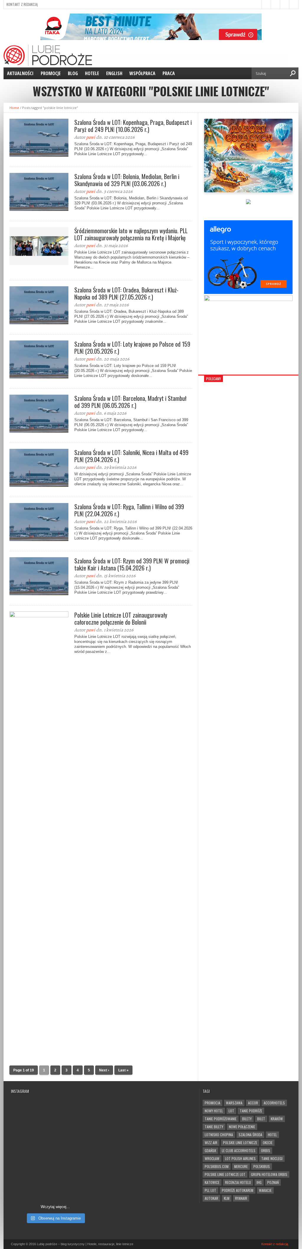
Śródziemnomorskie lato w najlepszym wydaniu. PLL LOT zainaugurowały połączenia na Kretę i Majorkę (131, 234)
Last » (123, 1070)
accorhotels (274, 1102)
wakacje (265, 1190)
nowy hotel (214, 1110)
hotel (272, 1134)
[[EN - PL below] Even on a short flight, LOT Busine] (78, 1185)
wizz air (211, 1142)
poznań (273, 1182)
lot (231, 1110)
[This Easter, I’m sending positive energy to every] (78, 1158)
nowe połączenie (242, 1126)
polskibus (261, 1166)
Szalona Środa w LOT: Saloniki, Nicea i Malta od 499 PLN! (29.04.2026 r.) (131, 456)
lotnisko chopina (219, 1134)
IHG (259, 1182)
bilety (247, 1118)
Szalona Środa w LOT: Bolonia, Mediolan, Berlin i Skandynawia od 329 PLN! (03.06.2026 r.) (126, 180)
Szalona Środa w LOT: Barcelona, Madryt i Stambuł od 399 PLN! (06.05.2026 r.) (130, 402)
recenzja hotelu (238, 1182)
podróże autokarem (237, 1190)
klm (226, 1198)
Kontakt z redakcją (22, 4)
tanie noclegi (272, 1158)
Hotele (92, 73)
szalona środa (250, 1134)
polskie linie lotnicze (240, 1142)
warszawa (234, 1102)
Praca (169, 73)
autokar (211, 1198)
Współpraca (142, 73)
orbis (265, 1150)
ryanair (241, 1198)
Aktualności (20, 73)
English (114, 73)
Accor (253, 1102)
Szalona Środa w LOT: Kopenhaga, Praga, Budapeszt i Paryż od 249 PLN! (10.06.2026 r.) (133, 126)
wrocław (212, 1158)
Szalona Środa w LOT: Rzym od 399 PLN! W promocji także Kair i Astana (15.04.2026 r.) (131, 564)
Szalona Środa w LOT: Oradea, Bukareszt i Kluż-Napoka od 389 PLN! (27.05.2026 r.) (126, 293)
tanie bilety (214, 1126)
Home (14, 107)
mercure (241, 1166)
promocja (212, 1102)
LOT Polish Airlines (240, 1158)
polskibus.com (217, 1166)
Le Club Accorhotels (238, 1150)
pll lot (210, 1190)
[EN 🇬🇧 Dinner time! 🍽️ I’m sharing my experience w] (32, 1158)
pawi (90, 137)
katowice (212, 1182)
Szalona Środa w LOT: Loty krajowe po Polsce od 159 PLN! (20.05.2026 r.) (132, 347)
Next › (104, 1070)
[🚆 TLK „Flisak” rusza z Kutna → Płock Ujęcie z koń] (32, 1185)
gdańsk (210, 1150)
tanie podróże (251, 1110)
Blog (73, 73)
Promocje (51, 73)
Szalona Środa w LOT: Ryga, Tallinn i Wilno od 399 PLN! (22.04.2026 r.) (129, 510)
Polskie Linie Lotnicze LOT (225, 1174)
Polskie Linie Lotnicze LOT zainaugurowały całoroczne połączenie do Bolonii (120, 618)
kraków (277, 1118)
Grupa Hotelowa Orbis (269, 1174)
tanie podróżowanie (221, 1118)
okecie (268, 1142)
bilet (261, 1118)
